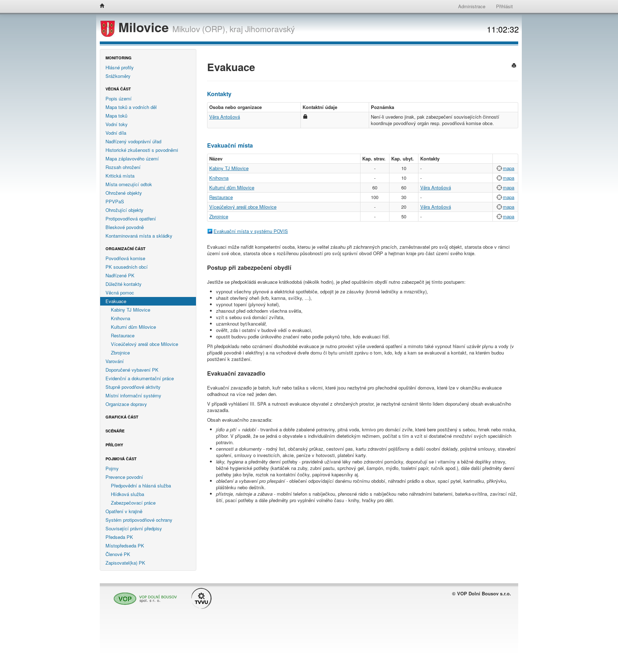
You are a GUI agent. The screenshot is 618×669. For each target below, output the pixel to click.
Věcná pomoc (120, 292)
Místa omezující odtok (129, 184)
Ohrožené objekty (124, 192)
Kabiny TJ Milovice (130, 309)
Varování (115, 361)
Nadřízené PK (120, 275)
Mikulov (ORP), (199, 28)
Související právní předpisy (134, 528)
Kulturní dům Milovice (133, 326)
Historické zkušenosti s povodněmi (142, 150)
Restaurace (122, 335)
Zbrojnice (120, 352)
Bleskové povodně (125, 227)
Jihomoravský (270, 28)
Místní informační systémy (133, 395)
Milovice (143, 27)
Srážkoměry (118, 76)
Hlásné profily (120, 67)
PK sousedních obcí (127, 266)
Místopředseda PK (125, 545)
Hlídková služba (127, 494)
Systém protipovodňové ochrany (139, 519)
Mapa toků (116, 115)
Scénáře (115, 430)
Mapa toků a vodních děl (131, 107)
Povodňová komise (125, 258)
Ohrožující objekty (124, 210)
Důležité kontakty (124, 284)
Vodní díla (116, 132)
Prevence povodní (124, 477)
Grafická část (122, 417)
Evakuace (116, 301)
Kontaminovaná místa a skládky (139, 235)
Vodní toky (117, 124)
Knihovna (120, 318)
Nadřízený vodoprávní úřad (133, 141)
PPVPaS (115, 201)
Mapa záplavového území (132, 158)
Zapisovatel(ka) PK (125, 562)
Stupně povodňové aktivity (133, 386)
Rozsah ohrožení (123, 167)
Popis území (119, 98)
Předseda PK (119, 537)
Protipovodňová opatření (131, 218)
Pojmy (112, 468)
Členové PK (118, 554)
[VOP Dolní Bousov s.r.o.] (143, 595)
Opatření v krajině (124, 511)
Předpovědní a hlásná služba (141, 485)
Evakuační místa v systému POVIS (251, 231)
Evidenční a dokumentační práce (140, 378)
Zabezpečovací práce (133, 502)
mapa (508, 168)
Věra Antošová (224, 116)
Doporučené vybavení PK (132, 369)
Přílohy (114, 444)
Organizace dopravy (126, 404)
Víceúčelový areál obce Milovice (144, 344)
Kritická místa (120, 175)
